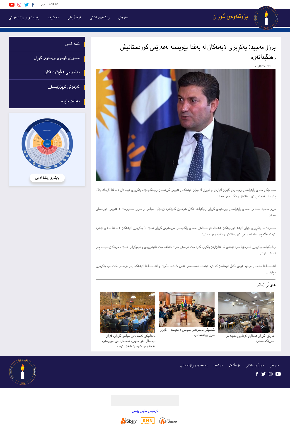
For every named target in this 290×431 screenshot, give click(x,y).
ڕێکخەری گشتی (99, 17)
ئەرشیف (53, 17)
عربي (43, 4)
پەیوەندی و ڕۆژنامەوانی (24, 17)
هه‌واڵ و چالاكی (255, 365)
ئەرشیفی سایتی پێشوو (145, 411)
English (53, 4)
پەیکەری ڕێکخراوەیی (47, 177)
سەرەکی (123, 17)
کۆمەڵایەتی (74, 17)
